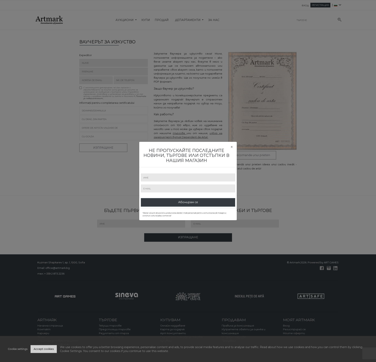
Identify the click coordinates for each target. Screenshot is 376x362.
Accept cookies (44, 348)
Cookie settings (17, 348)
